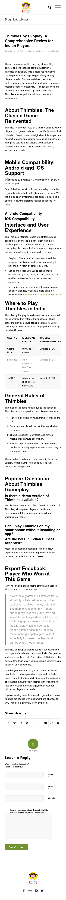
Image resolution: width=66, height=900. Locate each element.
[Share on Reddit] (52, 723)
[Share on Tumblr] (39, 723)
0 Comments (25, 51)
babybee (55, 51)
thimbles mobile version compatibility (42, 294)
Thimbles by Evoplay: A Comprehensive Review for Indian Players (29, 40)
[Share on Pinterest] (27, 723)
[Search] (48, 7)
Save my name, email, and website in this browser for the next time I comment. (29, 811)
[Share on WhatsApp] (21, 723)
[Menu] (56, 7)
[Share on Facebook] (8, 723)
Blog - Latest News (17, 19)
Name (50, 776)
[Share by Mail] (58, 723)
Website (51, 798)
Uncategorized (41, 51)
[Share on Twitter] (14, 723)
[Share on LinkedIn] (33, 723)
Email (50, 788)
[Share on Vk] (45, 723)
